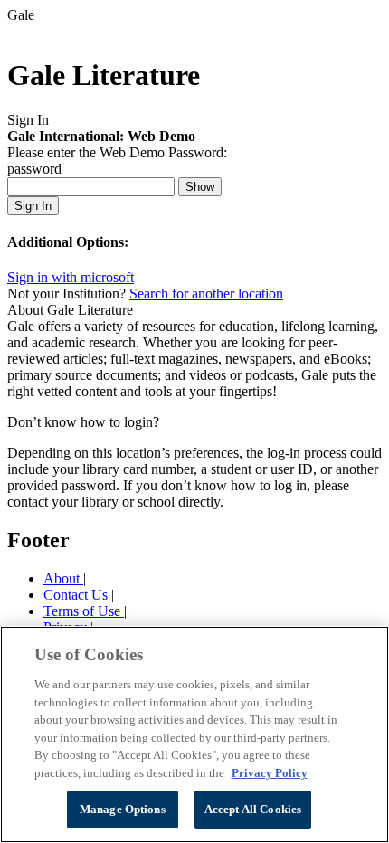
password (34, 168)
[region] (194, 734)
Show (199, 187)
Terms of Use (83, 611)
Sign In (33, 206)
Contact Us (77, 594)
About (63, 578)
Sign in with (70, 277)
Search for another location (206, 293)
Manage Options (123, 809)
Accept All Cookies (252, 809)
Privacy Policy (270, 773)
